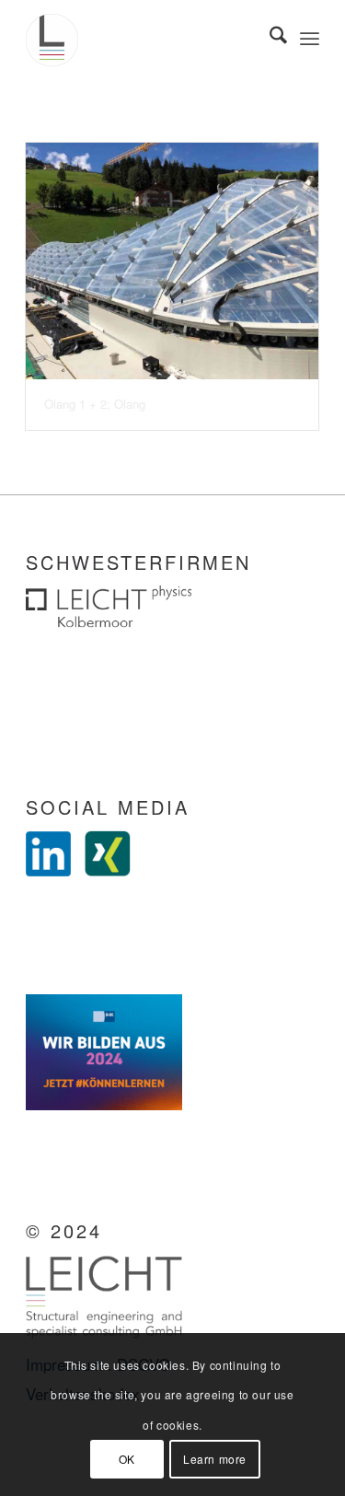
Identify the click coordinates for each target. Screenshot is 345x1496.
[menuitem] (269, 37)
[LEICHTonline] (143, 37)
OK (127, 1459)
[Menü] (309, 37)
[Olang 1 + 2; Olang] (172, 261)
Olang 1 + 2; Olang (94, 403)
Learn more (215, 1459)
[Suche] (269, 37)
